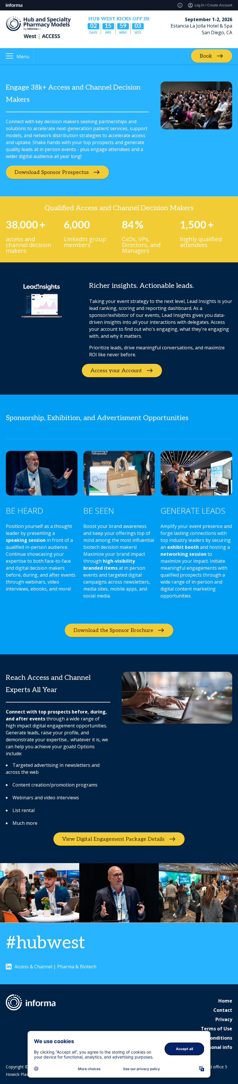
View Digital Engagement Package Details (113, 839)
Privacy (223, 1019)
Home (225, 1001)
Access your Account (116, 371)
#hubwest (45, 943)
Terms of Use (216, 1028)
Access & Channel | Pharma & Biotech (55, 966)
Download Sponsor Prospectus (52, 172)
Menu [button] (23, 56)
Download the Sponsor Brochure (113, 630)
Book (206, 56)
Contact (222, 1010)
